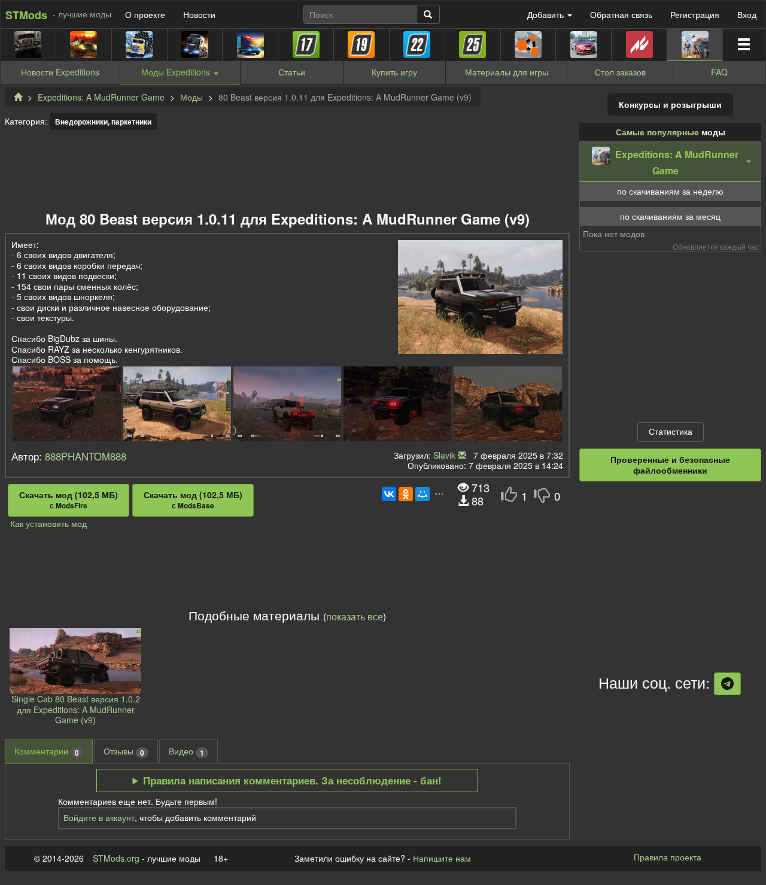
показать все (354, 616)
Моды (191, 97)
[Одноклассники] (406, 494)
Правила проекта (667, 857)
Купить (394, 72)
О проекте (145, 14)
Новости (199, 14)
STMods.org (116, 858)
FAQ (719, 72)
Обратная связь (621, 14)
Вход (746, 14)
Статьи (291, 72)
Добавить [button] (546, 14)
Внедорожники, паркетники (103, 121)
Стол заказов (620, 72)
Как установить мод (48, 523)
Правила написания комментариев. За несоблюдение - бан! (292, 780)
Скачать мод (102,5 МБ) (68, 500)
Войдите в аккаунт (99, 817)
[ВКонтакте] (389, 494)
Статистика (670, 431)
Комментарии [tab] (46, 751)
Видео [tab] (186, 751)
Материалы (506, 72)
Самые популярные (657, 132)
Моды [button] (175, 72)
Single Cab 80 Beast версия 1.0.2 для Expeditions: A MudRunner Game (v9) (75, 709)
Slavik (444, 455)
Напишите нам (442, 858)
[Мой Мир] (422, 494)
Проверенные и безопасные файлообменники (670, 464)
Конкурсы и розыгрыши (670, 104)
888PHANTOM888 (85, 456)
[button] (670, 161)
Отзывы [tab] (124, 751)
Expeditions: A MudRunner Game (101, 97)
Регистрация (694, 14)
